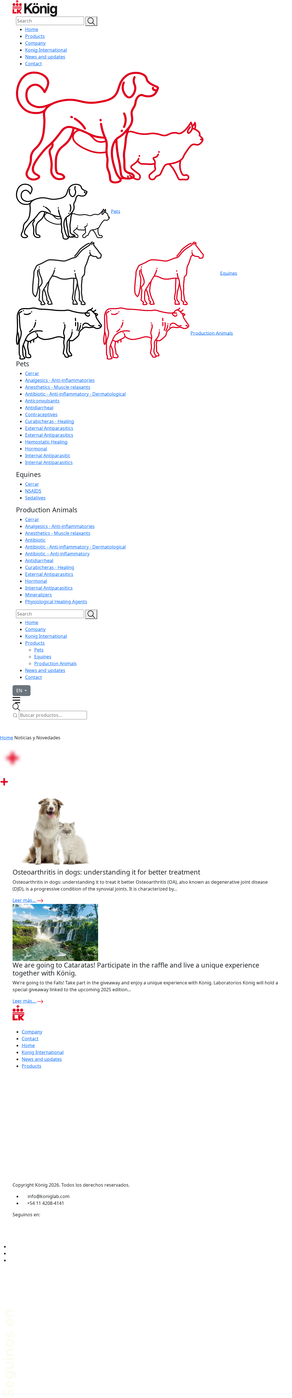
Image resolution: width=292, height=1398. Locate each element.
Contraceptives (41, 414)
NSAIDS (33, 491)
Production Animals (211, 333)
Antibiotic (35, 540)
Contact (33, 63)
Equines (228, 273)
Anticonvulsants (42, 401)
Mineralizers (38, 595)
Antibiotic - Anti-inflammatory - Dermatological (75, 394)
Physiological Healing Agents (56, 601)
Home (31, 29)
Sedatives (35, 498)
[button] (22, 690)
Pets (115, 211)
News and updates (45, 57)
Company (35, 43)
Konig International (46, 50)
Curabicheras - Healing (49, 421)
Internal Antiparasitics (49, 462)
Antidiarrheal (39, 407)
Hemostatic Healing (46, 442)
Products (35, 36)
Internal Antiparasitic (47, 455)
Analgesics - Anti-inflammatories (60, 380)
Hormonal (36, 449)
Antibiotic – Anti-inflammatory (57, 554)
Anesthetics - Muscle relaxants (57, 387)
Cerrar (32, 373)
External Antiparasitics (49, 428)
